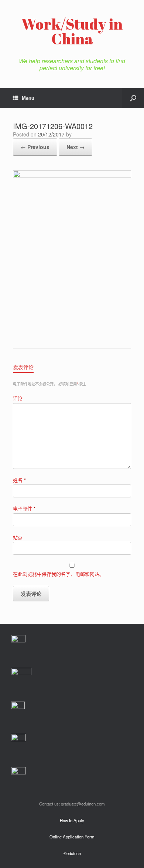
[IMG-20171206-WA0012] (72, 175)
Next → (75, 147)
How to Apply (72, 820)
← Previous (35, 147)
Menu (28, 97)
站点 (18, 537)
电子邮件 (24, 508)
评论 (18, 398)
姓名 (19, 479)
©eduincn (72, 853)
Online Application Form (72, 837)
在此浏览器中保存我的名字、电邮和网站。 (58, 573)
